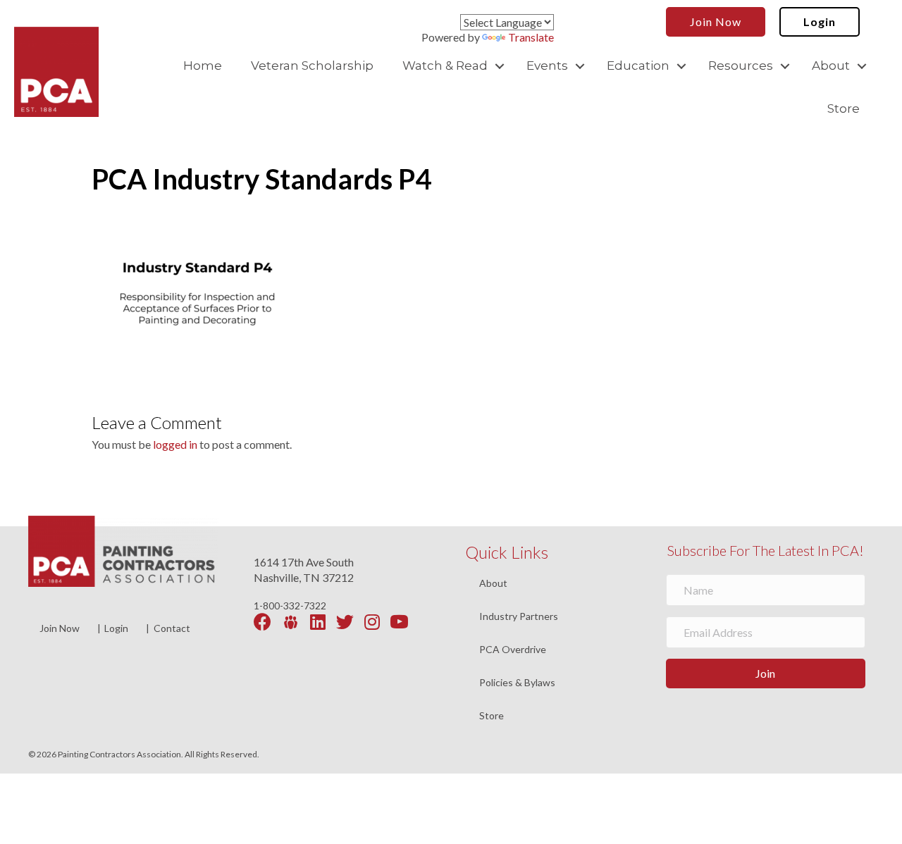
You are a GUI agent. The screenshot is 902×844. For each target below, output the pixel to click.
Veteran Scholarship (312, 65)
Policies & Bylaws (517, 683)
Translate (531, 37)
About (831, 65)
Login (116, 628)
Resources (740, 65)
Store (843, 108)
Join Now (59, 628)
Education (638, 65)
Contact (172, 628)
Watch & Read (445, 65)
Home (202, 65)
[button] (500, 65)
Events (547, 65)
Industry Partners (518, 617)
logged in (175, 444)
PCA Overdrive (512, 650)
